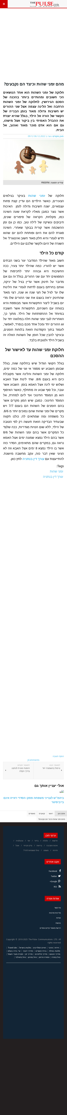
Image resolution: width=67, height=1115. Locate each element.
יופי (29, 840)
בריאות (39, 845)
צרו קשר (57, 907)
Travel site (12, 947)
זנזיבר (50, 947)
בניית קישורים (41, 951)
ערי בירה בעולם (14, 951)
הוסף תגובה (58, 756)
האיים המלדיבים (39, 947)
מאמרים (32, 813)
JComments (33, 759)
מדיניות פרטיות (55, 912)
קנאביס (42, 813)
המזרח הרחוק (44, 957)
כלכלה (45, 840)
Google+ (53, 881)
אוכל (17, 845)
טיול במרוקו (32, 957)
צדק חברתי (28, 845)
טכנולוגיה (19, 840)
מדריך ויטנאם (54, 954)
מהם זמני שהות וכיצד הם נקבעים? (34, 84)
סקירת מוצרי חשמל (15, 954)
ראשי (51, 813)
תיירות (55, 850)
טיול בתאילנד (20, 957)
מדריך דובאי (28, 951)
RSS (55, 886)
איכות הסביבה (52, 845)
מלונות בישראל (25, 947)
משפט (45, 850)
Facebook (53, 871)
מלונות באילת (54, 951)
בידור (36, 840)
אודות (58, 917)
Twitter (54, 876)
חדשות (55, 840)
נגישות (58, 923)
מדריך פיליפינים (41, 954)
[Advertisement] (33, 46)
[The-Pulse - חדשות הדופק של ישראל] (45, 4)
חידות (57, 947)
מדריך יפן (29, 954)
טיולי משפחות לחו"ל (31, 850)
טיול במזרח (56, 957)
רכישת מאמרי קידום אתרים (50, 928)
